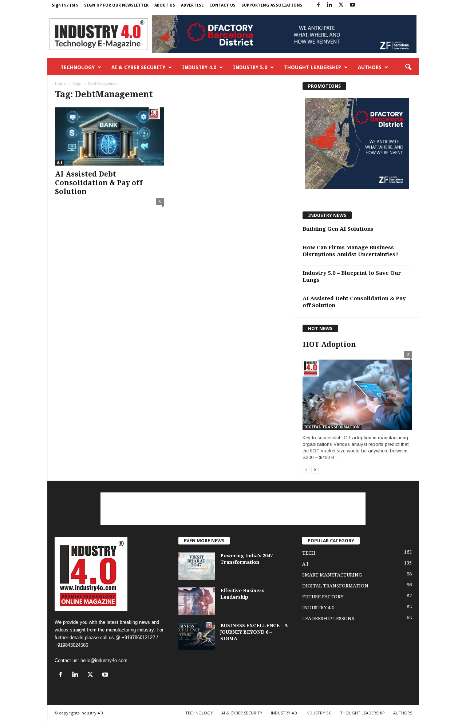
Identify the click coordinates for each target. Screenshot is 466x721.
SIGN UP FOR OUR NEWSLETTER (116, 5)
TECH (308, 553)
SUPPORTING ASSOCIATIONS (272, 5)
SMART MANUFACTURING (332, 575)
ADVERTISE (192, 5)
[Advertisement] (233, 508)
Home (60, 84)
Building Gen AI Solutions (338, 229)
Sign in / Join (65, 5)
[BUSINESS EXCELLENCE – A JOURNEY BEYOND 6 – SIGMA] (196, 636)
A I (59, 163)
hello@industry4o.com (103, 660)
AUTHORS (370, 67)
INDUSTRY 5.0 (250, 67)
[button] (408, 67)
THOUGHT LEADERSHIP (312, 67)
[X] (341, 5)
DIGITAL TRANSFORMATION (332, 427)
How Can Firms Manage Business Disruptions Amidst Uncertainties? (351, 251)
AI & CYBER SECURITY (138, 67)
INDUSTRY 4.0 (199, 67)
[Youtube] (352, 5)
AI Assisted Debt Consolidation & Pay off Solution (99, 183)
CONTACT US (222, 5)
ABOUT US (164, 5)
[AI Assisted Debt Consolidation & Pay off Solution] (109, 136)
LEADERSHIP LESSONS (328, 618)
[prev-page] (306, 470)
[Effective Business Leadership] (196, 601)
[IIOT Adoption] (357, 392)
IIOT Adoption (329, 344)
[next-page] (315, 470)
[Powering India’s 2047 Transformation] (196, 566)
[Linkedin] (329, 5)
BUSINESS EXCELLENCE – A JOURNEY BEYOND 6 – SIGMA (254, 632)
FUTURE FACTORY (322, 596)
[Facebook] (318, 5)
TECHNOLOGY (77, 67)
